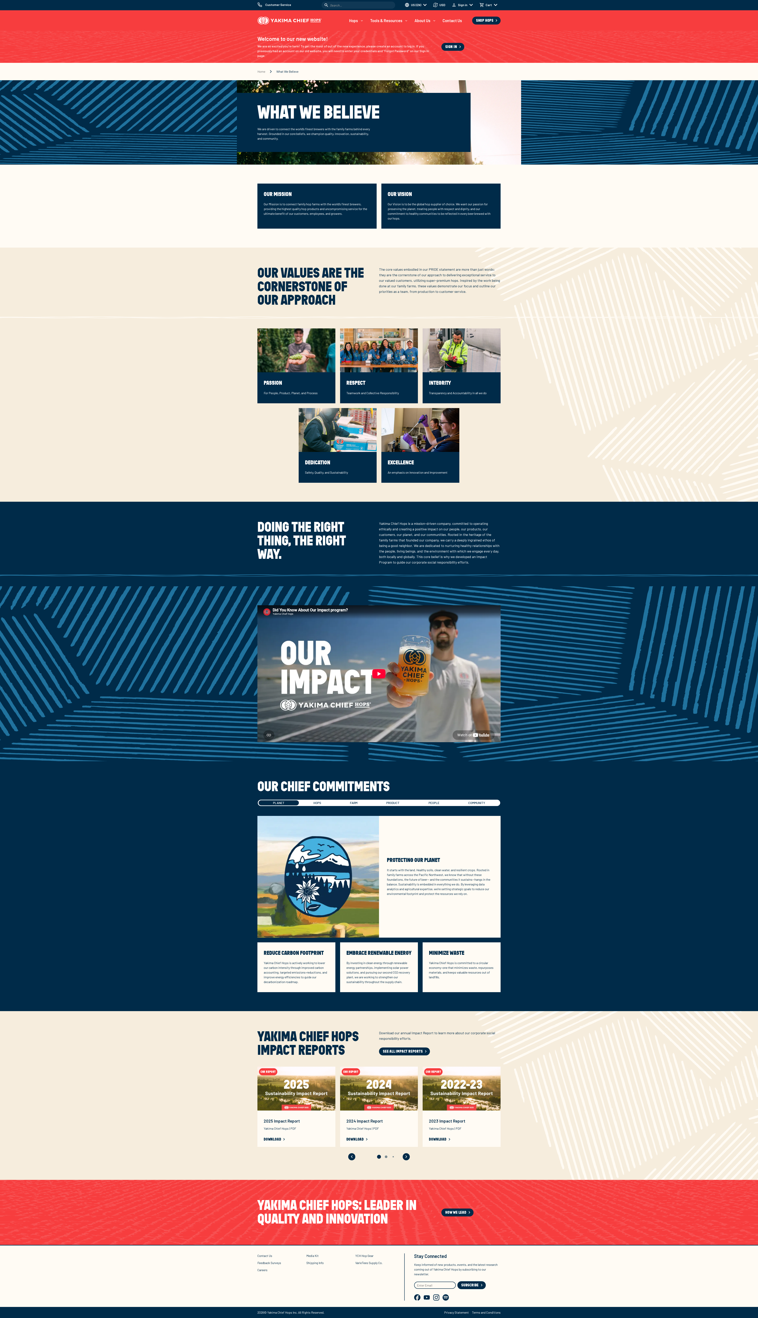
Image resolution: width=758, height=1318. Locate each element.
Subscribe (470, 1285)
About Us (422, 20)
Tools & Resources (386, 20)
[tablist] (379, 802)
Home (261, 71)
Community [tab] (476, 803)
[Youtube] (427, 1297)
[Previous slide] (351, 1156)
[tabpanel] (379, 908)
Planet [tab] (278, 803)
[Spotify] (446, 1297)
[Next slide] (406, 1156)
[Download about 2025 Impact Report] (296, 1089)
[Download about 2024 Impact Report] (379, 1089)
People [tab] (434, 803)
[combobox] (358, 5)
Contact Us (452, 20)
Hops (353, 20)
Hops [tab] (317, 803)
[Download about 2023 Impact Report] (462, 1089)
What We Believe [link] (287, 71)
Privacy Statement (456, 1312)
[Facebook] (417, 1297)
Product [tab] (393, 803)
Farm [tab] (353, 803)
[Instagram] (436, 1297)
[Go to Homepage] (289, 21)
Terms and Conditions (486, 1312)
